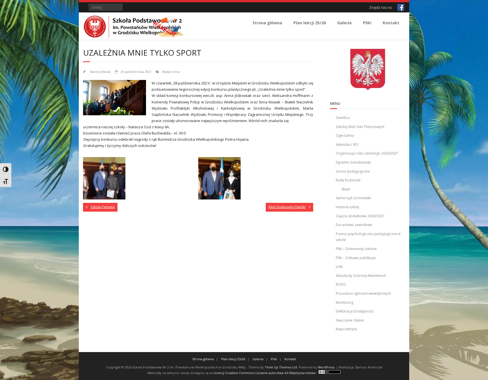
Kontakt (391, 22)
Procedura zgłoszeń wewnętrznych (363, 293)
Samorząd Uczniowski (353, 198)
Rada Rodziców (348, 180)
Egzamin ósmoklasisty (353, 162)
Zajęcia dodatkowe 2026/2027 (360, 216)
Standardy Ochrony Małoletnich (361, 275)
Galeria (344, 22)
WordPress (326, 367)
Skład (345, 189)
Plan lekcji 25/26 (309, 22)
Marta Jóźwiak (100, 72)
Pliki (367, 22)
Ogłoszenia (345, 135)
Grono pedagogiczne (353, 171)
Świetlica (343, 117)
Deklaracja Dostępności (355, 311)
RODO (341, 284)
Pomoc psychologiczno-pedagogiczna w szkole (368, 236)
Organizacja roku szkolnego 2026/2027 (367, 153)
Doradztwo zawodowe (354, 224)
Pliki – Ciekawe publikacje (356, 257)
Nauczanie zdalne (350, 320)
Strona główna (267, 22)
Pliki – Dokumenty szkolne (356, 248)
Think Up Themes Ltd (281, 367)
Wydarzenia (171, 72)
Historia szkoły (347, 207)
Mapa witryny (346, 329)
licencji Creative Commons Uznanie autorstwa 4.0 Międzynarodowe (265, 373)
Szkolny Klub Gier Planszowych (360, 126)
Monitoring (344, 302)
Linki (339, 266)
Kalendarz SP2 (347, 144)
